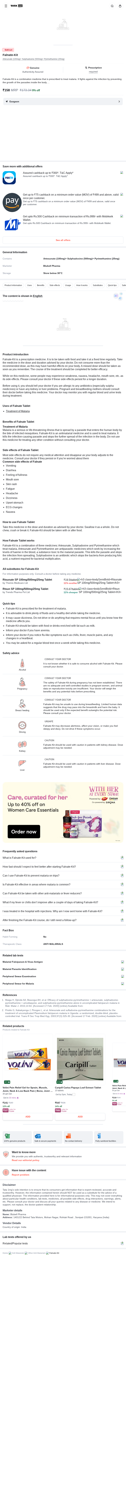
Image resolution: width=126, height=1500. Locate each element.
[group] (63, 22)
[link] (16, 6)
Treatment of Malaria (18, 411)
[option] (13, 285)
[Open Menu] (6, 6)
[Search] (112, 6)
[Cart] (119, 6)
